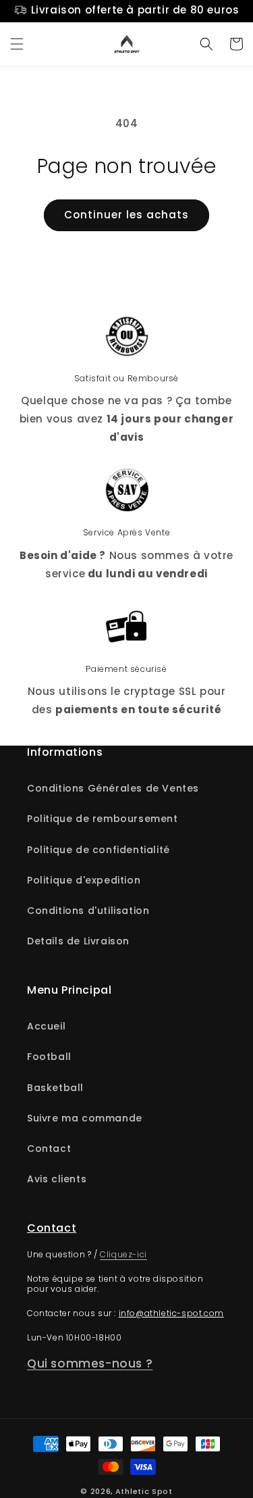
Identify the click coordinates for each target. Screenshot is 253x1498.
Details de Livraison (78, 941)
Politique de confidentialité (98, 849)
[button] (17, 44)
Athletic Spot (144, 1491)
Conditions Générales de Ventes (113, 788)
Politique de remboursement (102, 818)
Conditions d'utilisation (88, 910)
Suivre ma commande (84, 1118)
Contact (49, 1148)
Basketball (55, 1087)
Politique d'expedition (83, 880)
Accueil (46, 1026)
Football (49, 1056)
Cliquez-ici (123, 1254)
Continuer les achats (126, 215)
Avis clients (56, 1179)
